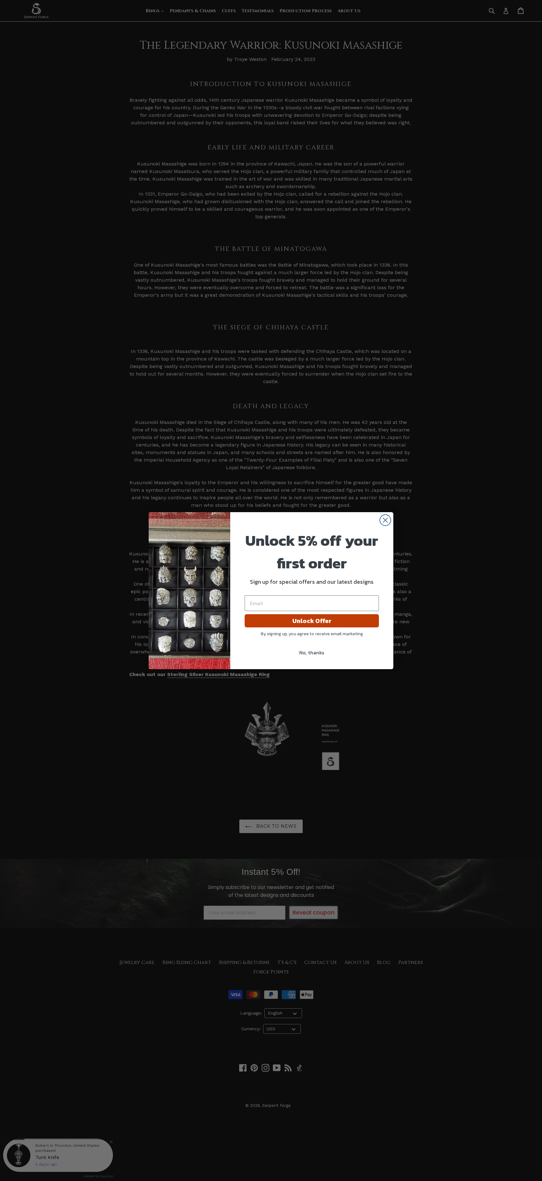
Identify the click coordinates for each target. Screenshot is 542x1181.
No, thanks (311, 652)
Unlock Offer (312, 621)
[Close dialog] (385, 520)
